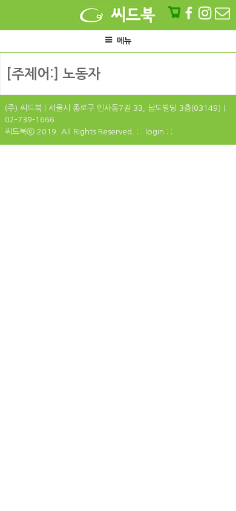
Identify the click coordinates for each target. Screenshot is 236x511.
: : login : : (154, 132)
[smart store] (175, 12)
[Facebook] (190, 12)
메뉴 (124, 41)
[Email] (222, 12)
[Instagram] (206, 12)
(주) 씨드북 (23, 108)
